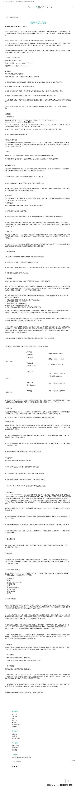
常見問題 (14, 726)
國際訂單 (14, 736)
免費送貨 (14, 734)
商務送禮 (14, 720)
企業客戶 (14, 722)
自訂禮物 (14, 716)
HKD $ (69, 781)
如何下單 (14, 714)
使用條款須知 (16, 724)
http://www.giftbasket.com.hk (56, 402)
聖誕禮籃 (14, 750)
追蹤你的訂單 (16, 738)
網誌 (13, 718)
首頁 (6, 17)
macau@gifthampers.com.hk (20, 66)
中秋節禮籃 (15, 748)
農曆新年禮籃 (16, 746)
